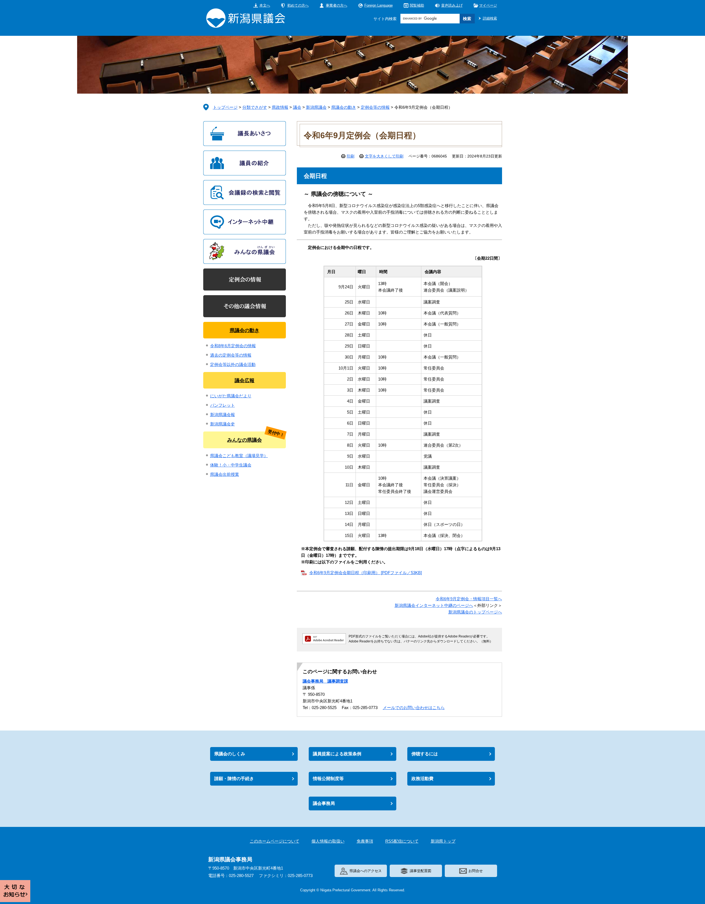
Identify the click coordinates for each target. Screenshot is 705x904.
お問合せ (475, 871)
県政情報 (280, 107)
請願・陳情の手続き (234, 778)
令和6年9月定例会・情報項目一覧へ (469, 598)
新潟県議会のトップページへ (475, 612)
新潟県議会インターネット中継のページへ (434, 605)
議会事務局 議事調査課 (325, 681)
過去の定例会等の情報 (230, 355)
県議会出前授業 (224, 474)
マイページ (488, 5)
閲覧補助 (417, 5)
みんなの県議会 (244, 440)
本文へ (264, 5)
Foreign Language (378, 5)
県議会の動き (343, 107)
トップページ (225, 107)
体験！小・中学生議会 (230, 465)
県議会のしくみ (229, 753)
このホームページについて (274, 841)
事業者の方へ (336, 5)
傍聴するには (424, 753)
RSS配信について (402, 841)
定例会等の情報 (375, 107)
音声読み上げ (452, 5)
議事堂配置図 (420, 871)
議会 (297, 107)
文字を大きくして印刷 (384, 156)
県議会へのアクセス (365, 871)
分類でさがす (254, 107)
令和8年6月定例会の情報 (233, 345)
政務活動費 (422, 778)
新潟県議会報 (222, 414)
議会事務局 (324, 803)
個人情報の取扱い (328, 841)
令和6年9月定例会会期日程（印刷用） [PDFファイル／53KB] (365, 572)
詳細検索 (490, 18)
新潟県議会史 (222, 424)
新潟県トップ (443, 841)
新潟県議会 (316, 107)
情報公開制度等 (328, 778)
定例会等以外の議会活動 (233, 364)
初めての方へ (298, 5)
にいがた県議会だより (230, 395)
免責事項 (365, 841)
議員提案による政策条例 (337, 753)
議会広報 (244, 380)
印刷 (350, 156)
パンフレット (222, 405)
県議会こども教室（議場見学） (239, 455)
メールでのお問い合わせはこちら (414, 707)
